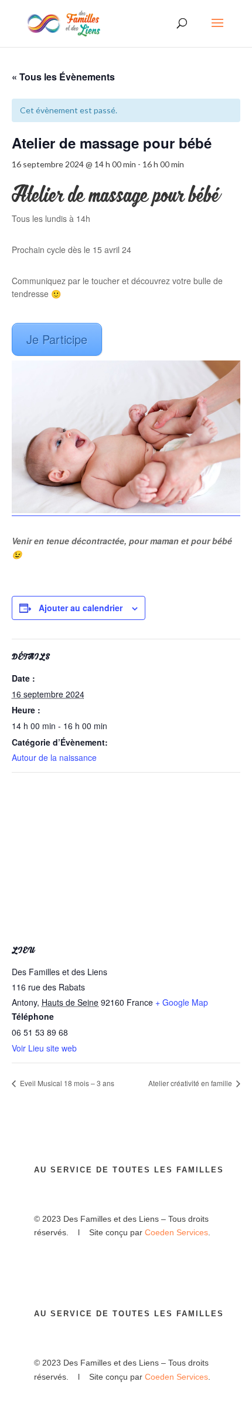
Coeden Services (176, 1232)
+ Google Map (181, 1002)
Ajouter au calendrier (80, 608)
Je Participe (56, 339)
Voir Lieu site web (44, 1048)
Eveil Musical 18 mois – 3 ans (66, 1083)
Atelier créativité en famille (191, 1083)
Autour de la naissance (54, 757)
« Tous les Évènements (63, 76)
